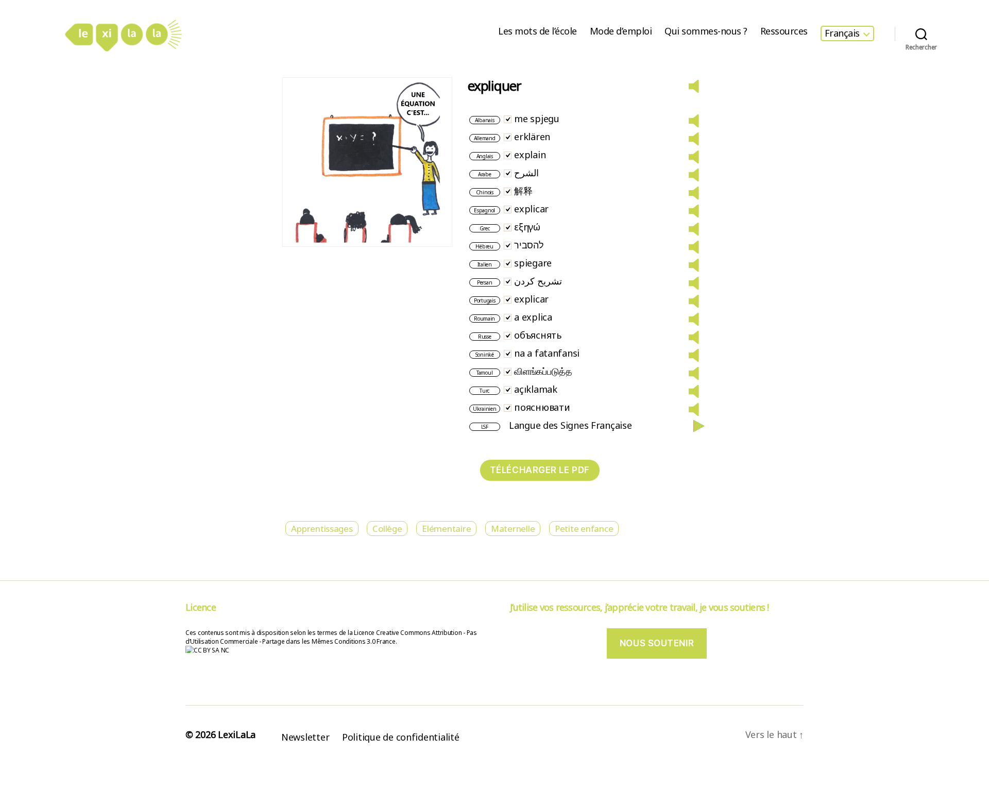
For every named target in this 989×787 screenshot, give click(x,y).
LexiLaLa (236, 734)
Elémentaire (446, 528)
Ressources (784, 31)
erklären (532, 136)
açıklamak (535, 389)
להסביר (528, 245)
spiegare (533, 263)
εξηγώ (527, 227)
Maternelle (513, 528)
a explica (533, 317)
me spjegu (536, 118)
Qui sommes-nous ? (705, 31)
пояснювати (542, 407)
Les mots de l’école (537, 31)
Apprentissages (321, 528)
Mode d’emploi (621, 31)
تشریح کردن (538, 281)
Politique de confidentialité (400, 737)
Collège (387, 528)
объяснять (537, 335)
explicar (531, 209)
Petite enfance (584, 528)
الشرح (526, 172)
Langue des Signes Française (570, 425)
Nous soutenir (657, 643)
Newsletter (305, 737)
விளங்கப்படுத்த (543, 371)
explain (529, 154)
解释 (523, 191)
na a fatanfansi (546, 353)
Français (842, 33)
